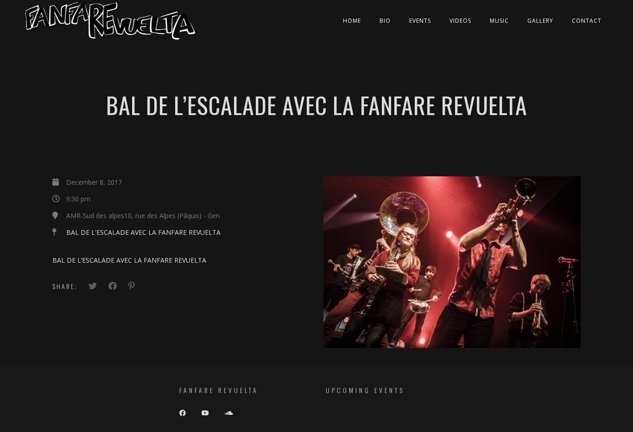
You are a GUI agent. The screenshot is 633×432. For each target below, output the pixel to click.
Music (499, 21)
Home (352, 21)
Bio (385, 21)
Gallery (540, 21)
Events (420, 21)
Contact (586, 21)
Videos (460, 21)
